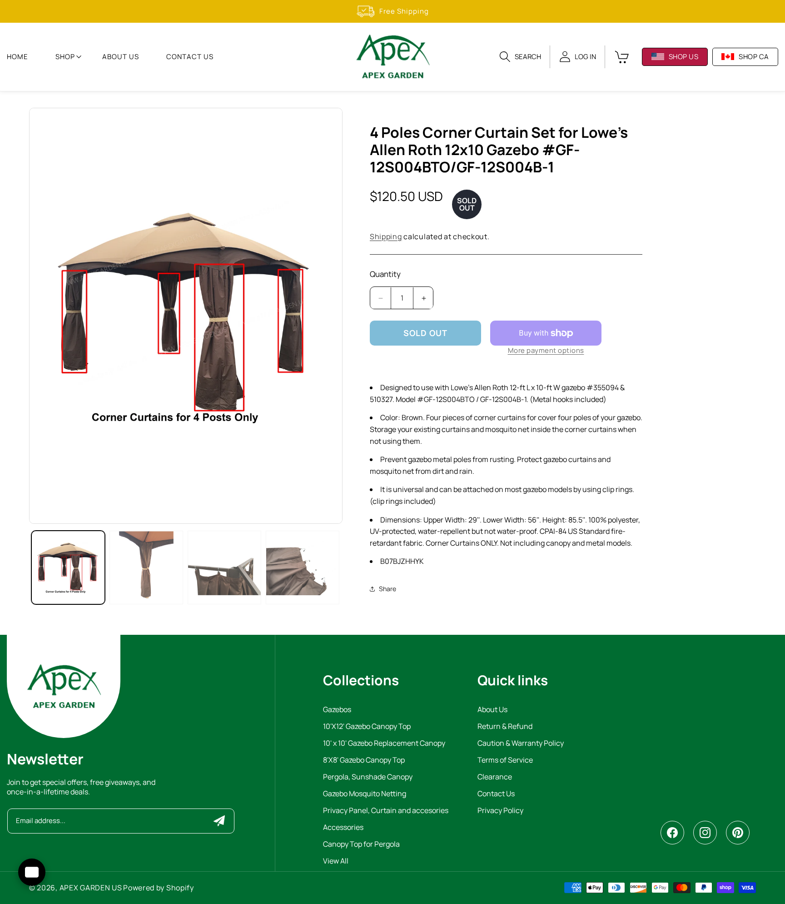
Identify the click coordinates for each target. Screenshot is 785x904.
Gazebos (337, 710)
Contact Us (496, 794)
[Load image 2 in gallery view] (146, 567)
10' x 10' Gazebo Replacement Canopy (384, 743)
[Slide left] (45, 315)
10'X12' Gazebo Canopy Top (367, 727)
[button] (65, 56)
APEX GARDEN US (91, 888)
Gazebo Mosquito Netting (364, 794)
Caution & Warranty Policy (520, 743)
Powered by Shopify (158, 888)
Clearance (494, 777)
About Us (492, 710)
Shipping (386, 236)
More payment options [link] (546, 351)
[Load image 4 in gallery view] (302, 567)
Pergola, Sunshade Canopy (367, 777)
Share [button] (387, 589)
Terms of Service (505, 760)
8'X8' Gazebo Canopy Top (364, 760)
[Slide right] (326, 315)
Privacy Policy (500, 811)
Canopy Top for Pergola (361, 844)
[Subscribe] (219, 821)
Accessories (343, 828)
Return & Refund (504, 727)
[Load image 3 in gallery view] (224, 567)
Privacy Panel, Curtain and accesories (385, 811)
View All (335, 861)
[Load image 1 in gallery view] (68, 567)
